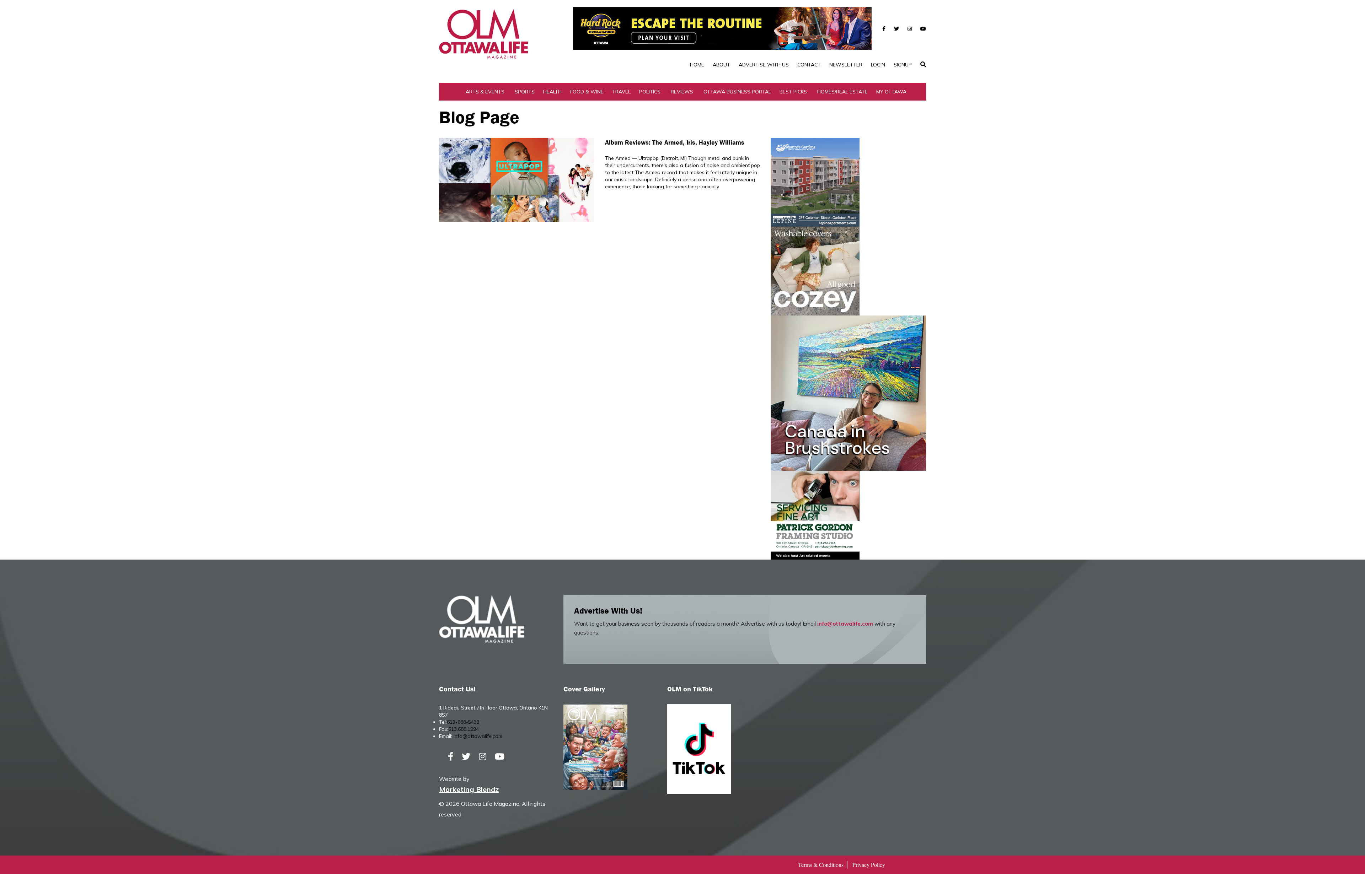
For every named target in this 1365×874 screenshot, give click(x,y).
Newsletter (845, 64)
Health (552, 91)
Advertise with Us (764, 64)
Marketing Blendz (469, 789)
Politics (649, 91)
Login (878, 64)
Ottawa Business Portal (737, 91)
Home (697, 64)
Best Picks (793, 91)
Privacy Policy (868, 864)
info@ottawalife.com (845, 623)
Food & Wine (587, 91)
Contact (809, 64)
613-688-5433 (463, 722)
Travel (621, 91)
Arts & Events (485, 91)
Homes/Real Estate (842, 91)
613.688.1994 (463, 729)
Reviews (682, 91)
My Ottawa (891, 91)
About (721, 64)
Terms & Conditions (821, 864)
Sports (525, 91)
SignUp (903, 64)
